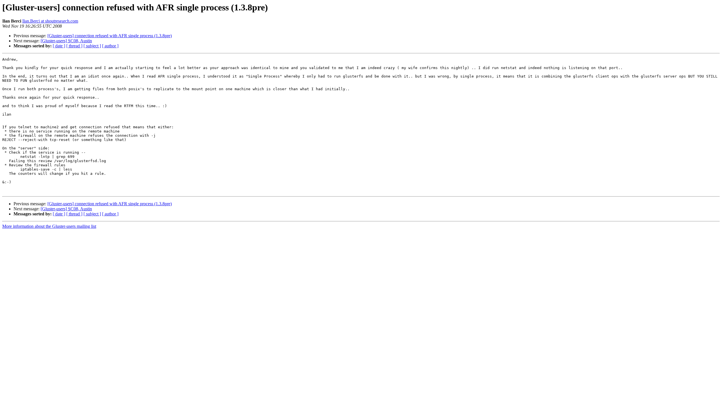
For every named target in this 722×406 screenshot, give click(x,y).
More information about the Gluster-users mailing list (49, 226)
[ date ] (59, 45)
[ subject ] (92, 45)
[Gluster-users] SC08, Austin (66, 40)
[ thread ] (74, 45)
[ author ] (110, 45)
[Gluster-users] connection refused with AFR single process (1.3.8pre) (109, 35)
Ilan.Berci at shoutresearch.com (50, 21)
